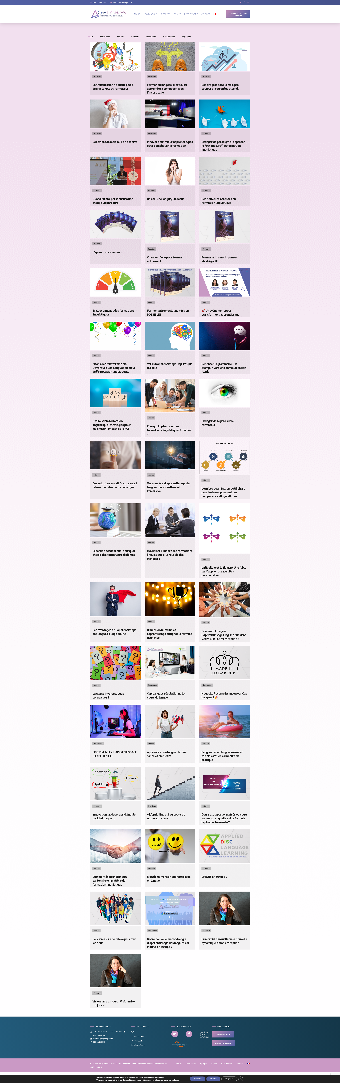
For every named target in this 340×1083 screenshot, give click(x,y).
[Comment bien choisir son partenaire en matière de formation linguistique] (115, 862)
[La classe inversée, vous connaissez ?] (115, 679)
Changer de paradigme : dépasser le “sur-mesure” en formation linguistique (223, 145)
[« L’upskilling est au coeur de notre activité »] (170, 799)
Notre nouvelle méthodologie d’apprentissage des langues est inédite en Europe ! (168, 942)
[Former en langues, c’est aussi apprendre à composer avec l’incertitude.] (170, 70)
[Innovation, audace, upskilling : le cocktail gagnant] (115, 799)
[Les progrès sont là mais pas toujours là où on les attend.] (224, 70)
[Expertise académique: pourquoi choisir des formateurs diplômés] (115, 536)
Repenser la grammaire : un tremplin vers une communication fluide (223, 367)
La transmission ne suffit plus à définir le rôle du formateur (112, 86)
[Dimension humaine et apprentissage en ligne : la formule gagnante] (170, 615)
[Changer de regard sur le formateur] (224, 406)
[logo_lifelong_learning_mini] (179, 1044)
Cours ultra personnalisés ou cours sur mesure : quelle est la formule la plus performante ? (224, 818)
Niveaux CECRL (137, 1041)
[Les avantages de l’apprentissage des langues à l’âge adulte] (115, 615)
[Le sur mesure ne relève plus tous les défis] (115, 924)
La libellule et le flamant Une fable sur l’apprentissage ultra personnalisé (223, 571)
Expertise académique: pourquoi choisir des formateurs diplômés (113, 552)
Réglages (229, 1079)
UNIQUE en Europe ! (214, 876)
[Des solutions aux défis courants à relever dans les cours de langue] (115, 468)
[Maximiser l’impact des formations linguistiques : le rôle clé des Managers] (170, 536)
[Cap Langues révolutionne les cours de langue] (170, 678)
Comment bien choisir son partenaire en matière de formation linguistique (109, 880)
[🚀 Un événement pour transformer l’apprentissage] (224, 296)
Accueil (138, 14)
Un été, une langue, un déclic (165, 199)
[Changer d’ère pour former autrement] (170, 242)
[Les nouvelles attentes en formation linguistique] (224, 184)
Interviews (152, 806)
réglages (175, 1080)
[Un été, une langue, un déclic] (170, 184)
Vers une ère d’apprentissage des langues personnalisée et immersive (169, 487)
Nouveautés (152, 685)
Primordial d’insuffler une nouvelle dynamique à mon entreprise (224, 941)
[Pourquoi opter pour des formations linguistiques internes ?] (170, 411)
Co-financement (137, 1037)
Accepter (197, 1079)
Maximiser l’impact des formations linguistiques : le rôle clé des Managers (170, 554)
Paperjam (206, 133)
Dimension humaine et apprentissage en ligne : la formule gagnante (169, 633)
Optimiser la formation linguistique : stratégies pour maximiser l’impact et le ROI (111, 424)
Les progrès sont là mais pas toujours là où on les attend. (220, 86)
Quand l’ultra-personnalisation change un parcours (112, 200)
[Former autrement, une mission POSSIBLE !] (170, 296)
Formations (151, 14)
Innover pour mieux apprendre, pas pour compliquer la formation (170, 143)
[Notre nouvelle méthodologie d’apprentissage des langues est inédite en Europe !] (170, 924)
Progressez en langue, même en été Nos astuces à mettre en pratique (222, 756)
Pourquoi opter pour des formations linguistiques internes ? (169, 430)
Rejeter (213, 1079)
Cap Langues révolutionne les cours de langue (166, 695)
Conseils (206, 623)
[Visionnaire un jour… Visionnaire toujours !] (115, 986)
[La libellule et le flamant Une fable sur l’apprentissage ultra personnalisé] (224, 553)
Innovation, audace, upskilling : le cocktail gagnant (113, 816)
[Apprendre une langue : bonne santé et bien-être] (170, 737)
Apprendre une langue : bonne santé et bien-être (166, 754)
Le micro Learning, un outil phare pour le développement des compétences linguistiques (223, 492)
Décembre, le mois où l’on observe (114, 142)
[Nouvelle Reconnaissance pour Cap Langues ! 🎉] (224, 678)
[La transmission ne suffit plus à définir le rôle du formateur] (115, 70)
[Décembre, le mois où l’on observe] (115, 127)
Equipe (177, 14)
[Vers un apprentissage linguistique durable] (170, 349)
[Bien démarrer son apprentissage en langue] (170, 862)
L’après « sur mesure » (107, 252)
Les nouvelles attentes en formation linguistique (218, 200)
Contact (205, 14)
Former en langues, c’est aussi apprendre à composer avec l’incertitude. (167, 88)
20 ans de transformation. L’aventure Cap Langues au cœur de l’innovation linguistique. (113, 367)
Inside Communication (126, 1064)
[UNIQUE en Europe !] (224, 862)
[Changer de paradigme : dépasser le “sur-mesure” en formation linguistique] (224, 127)
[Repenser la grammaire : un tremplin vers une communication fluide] (224, 349)
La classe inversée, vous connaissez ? (108, 695)
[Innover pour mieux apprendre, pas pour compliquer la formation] (170, 127)
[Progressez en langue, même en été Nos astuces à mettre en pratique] (224, 737)
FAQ (132, 1032)
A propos (165, 14)
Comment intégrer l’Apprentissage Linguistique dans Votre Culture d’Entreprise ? (223, 635)
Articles (96, 302)
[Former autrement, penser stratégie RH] (224, 242)
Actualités (97, 76)
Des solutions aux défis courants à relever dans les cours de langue (114, 485)
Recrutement (191, 14)
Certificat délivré (137, 1045)
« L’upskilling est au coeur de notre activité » (166, 816)
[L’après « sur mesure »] (115, 237)
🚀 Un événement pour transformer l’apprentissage (220, 312)
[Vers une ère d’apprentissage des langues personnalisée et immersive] (170, 468)
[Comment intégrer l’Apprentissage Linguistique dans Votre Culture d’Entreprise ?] (224, 616)
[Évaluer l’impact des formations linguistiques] (115, 296)
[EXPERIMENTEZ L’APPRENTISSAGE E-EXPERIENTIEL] (115, 737)
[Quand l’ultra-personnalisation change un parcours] (115, 184)
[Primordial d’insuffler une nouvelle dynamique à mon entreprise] (224, 924)
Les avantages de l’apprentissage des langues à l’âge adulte (114, 631)
